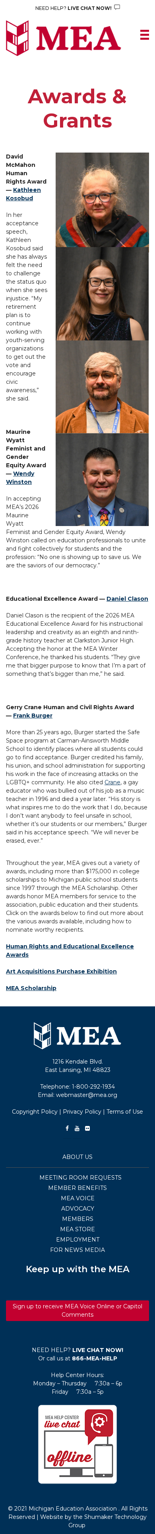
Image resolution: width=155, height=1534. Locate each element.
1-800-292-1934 (93, 1086)
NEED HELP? (74, 8)
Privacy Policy (82, 1111)
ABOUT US (77, 1157)
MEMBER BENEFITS (77, 1188)
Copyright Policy (35, 1111)
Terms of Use (125, 1111)
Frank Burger (32, 715)
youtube (77, 1128)
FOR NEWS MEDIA (77, 1250)
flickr (87, 1128)
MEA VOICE (78, 1198)
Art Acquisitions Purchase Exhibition (61, 971)
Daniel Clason (127, 598)
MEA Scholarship (31, 988)
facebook (67, 1128)
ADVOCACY (77, 1208)
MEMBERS (77, 1219)
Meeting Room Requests (80, 1177)
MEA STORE (77, 1229)
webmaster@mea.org (86, 1095)
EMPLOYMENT (77, 1239)
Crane (112, 782)
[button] (77, 1444)
